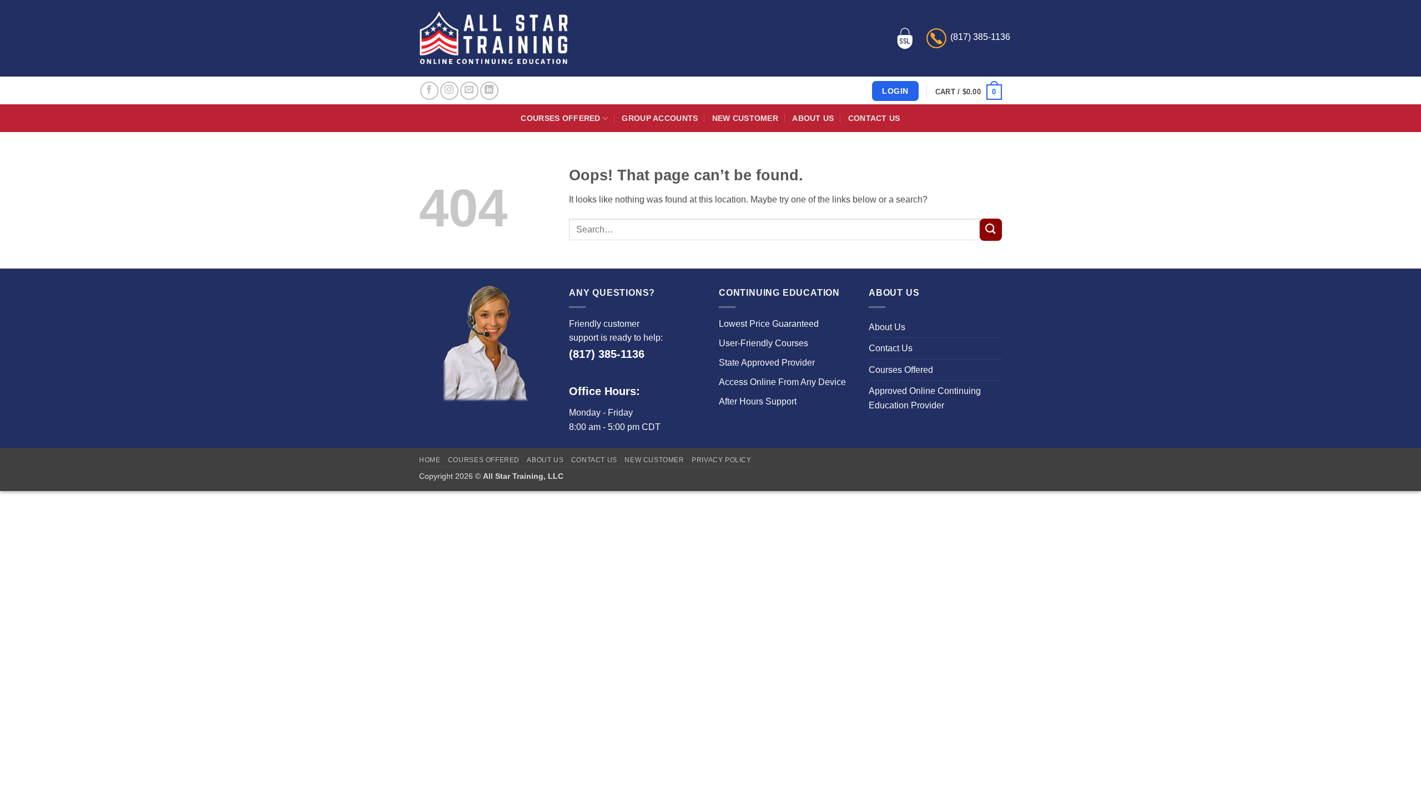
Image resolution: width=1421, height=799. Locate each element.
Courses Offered (560, 118)
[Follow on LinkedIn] (489, 91)
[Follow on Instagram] (449, 91)
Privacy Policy (722, 460)
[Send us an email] (469, 91)
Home (429, 460)
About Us (813, 118)
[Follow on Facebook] (429, 91)
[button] (968, 92)
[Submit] (991, 230)
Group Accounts (660, 118)
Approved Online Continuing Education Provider (925, 398)
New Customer (745, 118)
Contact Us (874, 118)
